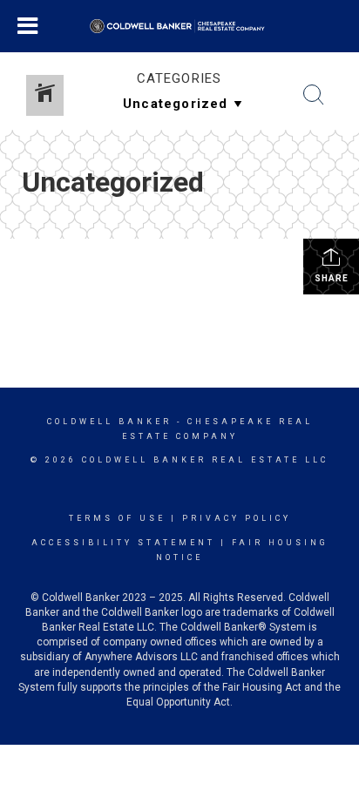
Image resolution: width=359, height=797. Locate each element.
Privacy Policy (236, 518)
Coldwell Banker (109, 421)
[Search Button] (313, 94)
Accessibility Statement (123, 542)
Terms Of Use (117, 518)
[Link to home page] (180, 26)
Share (332, 278)
